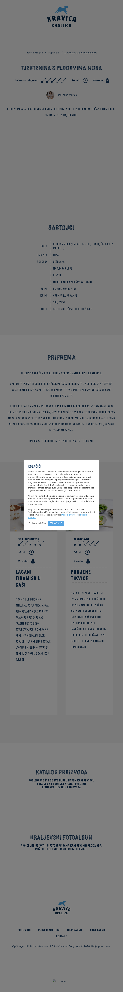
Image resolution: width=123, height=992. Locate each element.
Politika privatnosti (70, 515)
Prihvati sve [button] (56, 523)
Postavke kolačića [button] (37, 523)
